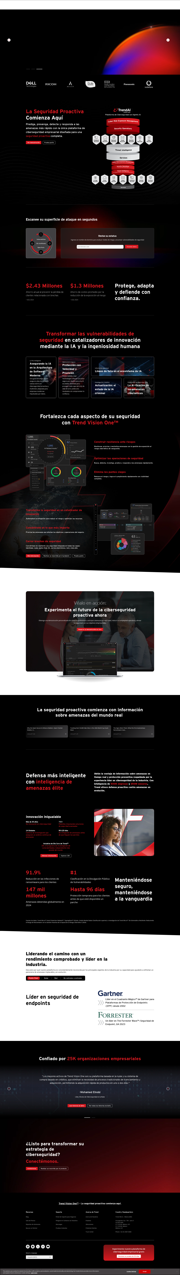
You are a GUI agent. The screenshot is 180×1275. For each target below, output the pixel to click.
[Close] (177, 1271)
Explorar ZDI (65, 855)
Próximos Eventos (91, 1228)
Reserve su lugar (25, 52)
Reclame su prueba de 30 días (128, 1256)
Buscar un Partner (31, 1228)
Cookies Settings (131, 1271)
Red (55, 978)
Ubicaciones (89, 1224)
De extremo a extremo (73, 978)
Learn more (34, 1273)
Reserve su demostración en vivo (90, 629)
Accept (145, 1271)
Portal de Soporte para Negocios (66, 1217)
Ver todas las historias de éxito (90, 1112)
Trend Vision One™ (69, 1203)
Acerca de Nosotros (92, 1217)
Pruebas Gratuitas (61, 1228)
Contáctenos (31, 1168)
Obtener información (49, 855)
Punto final (33, 978)
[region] (90, 1271)
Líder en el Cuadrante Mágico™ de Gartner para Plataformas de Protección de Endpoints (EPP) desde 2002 (129, 1002)
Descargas (59, 1224)
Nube (46, 978)
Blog (27, 1217)
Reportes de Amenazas (33, 1224)
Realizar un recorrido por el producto (56, 556)
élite (57, 788)
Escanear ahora (131, 246)
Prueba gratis (49, 142)
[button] (9, 40)
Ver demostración (33, 142)
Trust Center (90, 1232)
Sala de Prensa (30, 1220)
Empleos (88, 1220)
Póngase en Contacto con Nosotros (67, 1220)
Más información (33, 556)
